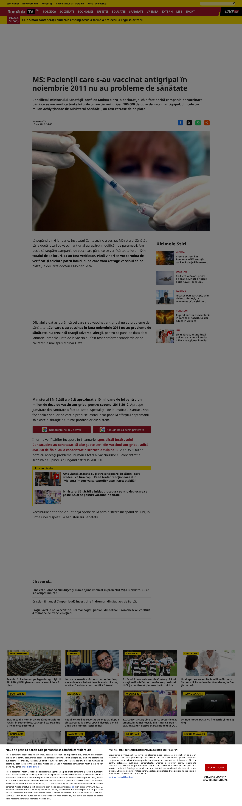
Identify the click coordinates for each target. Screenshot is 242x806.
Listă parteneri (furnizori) (121, 777)
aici (72, 786)
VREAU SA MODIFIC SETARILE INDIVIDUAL (215, 778)
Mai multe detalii (30, 766)
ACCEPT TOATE (216, 767)
